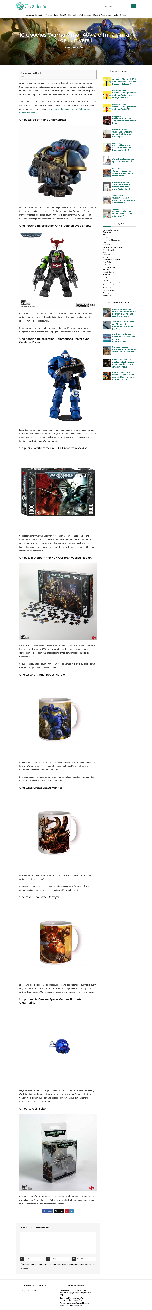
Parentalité (107, 275)
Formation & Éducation (111, 240)
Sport (105, 277)
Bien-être (106, 252)
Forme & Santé (60, 15)
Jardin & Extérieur (109, 290)
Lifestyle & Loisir (85, 15)
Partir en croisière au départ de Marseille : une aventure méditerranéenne (74, 1304)
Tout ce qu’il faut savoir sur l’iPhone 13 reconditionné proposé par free (73, 1299)
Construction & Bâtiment (112, 285)
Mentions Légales (22, 1291)
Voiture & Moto (120, 15)
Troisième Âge (108, 255)
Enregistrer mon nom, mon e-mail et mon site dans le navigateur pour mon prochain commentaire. (58, 1264)
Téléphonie (107, 265)
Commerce (107, 232)
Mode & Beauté (108, 272)
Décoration (107, 288)
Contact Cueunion (35, 1291)
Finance (49, 15)
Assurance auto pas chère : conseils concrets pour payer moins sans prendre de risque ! (75, 1293)
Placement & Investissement (113, 247)
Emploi (105, 237)
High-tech (72, 15)
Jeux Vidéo (107, 262)
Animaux (106, 269)
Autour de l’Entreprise (34, 15)
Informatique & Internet (111, 259)
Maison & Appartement (102, 15)
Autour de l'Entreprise (111, 230)
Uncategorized (108, 293)
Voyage (105, 280)
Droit (104, 235)
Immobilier (106, 245)
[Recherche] (133, 6)
